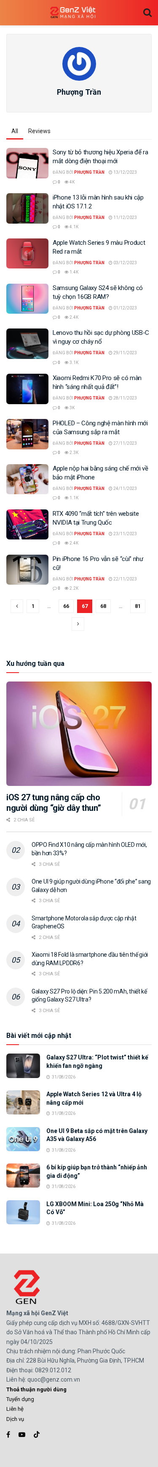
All (14, 131)
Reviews (39, 131)
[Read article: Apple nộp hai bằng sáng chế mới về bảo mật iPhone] (27, 479)
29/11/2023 (124, 352)
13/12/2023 (124, 172)
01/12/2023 (124, 308)
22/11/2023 (124, 579)
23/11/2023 (124, 533)
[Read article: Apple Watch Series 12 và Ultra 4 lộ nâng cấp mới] (23, 1102)
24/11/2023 (124, 488)
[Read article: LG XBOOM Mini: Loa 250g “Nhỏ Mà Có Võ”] (23, 1212)
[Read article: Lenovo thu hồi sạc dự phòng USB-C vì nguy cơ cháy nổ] (27, 343)
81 (138, 606)
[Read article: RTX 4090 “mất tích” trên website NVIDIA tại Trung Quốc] (27, 524)
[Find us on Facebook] (8, 1435)
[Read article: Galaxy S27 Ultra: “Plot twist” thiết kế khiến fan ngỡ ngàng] (23, 1066)
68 (103, 606)
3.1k (73, 362)
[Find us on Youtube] (22, 1435)
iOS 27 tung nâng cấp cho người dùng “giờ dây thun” (53, 802)
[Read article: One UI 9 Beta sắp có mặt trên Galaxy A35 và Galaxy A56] (23, 1139)
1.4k (73, 272)
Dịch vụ (15, 1419)
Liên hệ (15, 1409)
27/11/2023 (124, 443)
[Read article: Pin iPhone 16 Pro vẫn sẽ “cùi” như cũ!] (27, 570)
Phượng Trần (89, 172)
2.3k (73, 452)
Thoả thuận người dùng (36, 1389)
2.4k (73, 317)
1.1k (73, 497)
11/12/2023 (124, 217)
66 (66, 606)
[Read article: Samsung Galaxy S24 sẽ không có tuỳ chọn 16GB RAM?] (27, 299)
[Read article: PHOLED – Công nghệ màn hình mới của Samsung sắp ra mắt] (27, 434)
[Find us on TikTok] (37, 1435)
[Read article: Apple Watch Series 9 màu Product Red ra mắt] (27, 253)
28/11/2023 (124, 398)
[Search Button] (147, 12)
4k (72, 182)
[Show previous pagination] (17, 606)
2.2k (73, 588)
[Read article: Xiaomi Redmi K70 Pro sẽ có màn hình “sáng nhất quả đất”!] (27, 389)
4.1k (73, 226)
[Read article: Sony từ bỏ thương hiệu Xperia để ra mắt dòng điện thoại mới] (27, 163)
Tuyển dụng (20, 1399)
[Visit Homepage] (72, 13)
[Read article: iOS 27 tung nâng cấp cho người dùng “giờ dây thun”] (79, 733)
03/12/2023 (124, 262)
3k (72, 407)
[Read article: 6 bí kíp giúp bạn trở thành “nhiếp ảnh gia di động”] (23, 1175)
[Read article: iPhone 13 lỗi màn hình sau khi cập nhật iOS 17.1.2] (27, 208)
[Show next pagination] (78, 624)
